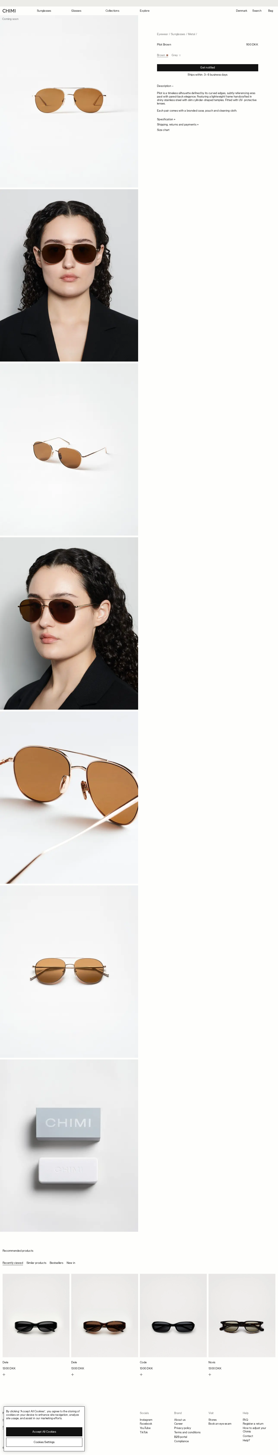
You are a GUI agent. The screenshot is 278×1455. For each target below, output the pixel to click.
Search (256, 10)
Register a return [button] (253, 1423)
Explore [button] (144, 10)
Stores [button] (212, 1419)
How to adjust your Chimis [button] (254, 1429)
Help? (246, 1440)
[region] (44, 1429)
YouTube (145, 1428)
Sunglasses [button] (44, 10)
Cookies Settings (44, 1442)
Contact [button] (248, 1436)
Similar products (36, 1262)
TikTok (144, 1432)
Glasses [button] (76, 10)
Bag (270, 10)
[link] (36, 1322)
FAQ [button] (245, 1419)
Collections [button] (112, 10)
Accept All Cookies (44, 1431)
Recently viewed (13, 1262)
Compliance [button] (181, 1441)
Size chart (163, 130)
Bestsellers (56, 1262)
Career (178, 1423)
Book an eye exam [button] (219, 1423)
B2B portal (180, 1437)
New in (71, 1262)
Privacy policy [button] (182, 1428)
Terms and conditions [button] (187, 1432)
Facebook (146, 1423)
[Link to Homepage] (9, 11)
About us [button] (179, 1419)
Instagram (146, 1419)
